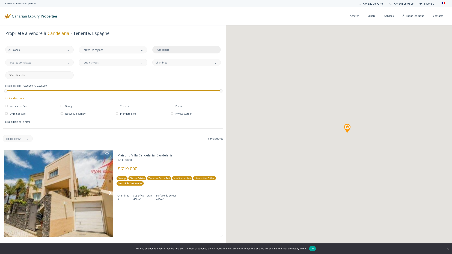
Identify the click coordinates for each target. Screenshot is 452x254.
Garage (122, 178)
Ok (312, 248)
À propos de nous (413, 15)
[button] (347, 128)
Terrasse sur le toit (159, 178)
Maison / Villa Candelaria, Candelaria (145, 155)
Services (389, 15)
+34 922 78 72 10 (372, 3)
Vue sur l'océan (182, 178)
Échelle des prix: (13, 86)
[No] (447, 248)
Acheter (354, 15)
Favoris (428, 3)
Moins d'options (15, 98)
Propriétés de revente (130, 183)
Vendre (372, 15)
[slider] (5, 90)
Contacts (438, 15)
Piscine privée (137, 178)
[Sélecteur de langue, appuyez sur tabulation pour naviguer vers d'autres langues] (443, 3)
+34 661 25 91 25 (403, 3)
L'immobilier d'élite (205, 178)
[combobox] (39, 49)
